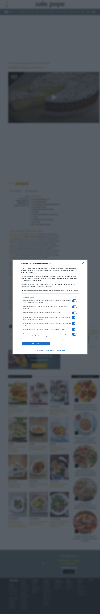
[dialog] (50, 307)
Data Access (50, 350)
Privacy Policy (61, 350)
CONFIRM (36, 343)
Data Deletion (39, 350)
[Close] (84, 263)
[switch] (74, 300)
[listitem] (50, 297)
